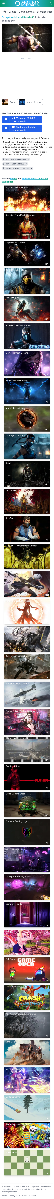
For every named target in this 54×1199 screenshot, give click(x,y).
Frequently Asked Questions (17, 168)
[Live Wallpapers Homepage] (4, 11)
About (4, 1195)
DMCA (24, 1195)
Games (12, 11)
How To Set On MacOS (15, 164)
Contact (32, 1195)
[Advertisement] (27, 76)
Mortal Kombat (26, 11)
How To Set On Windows (16, 159)
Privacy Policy (14, 1195)
